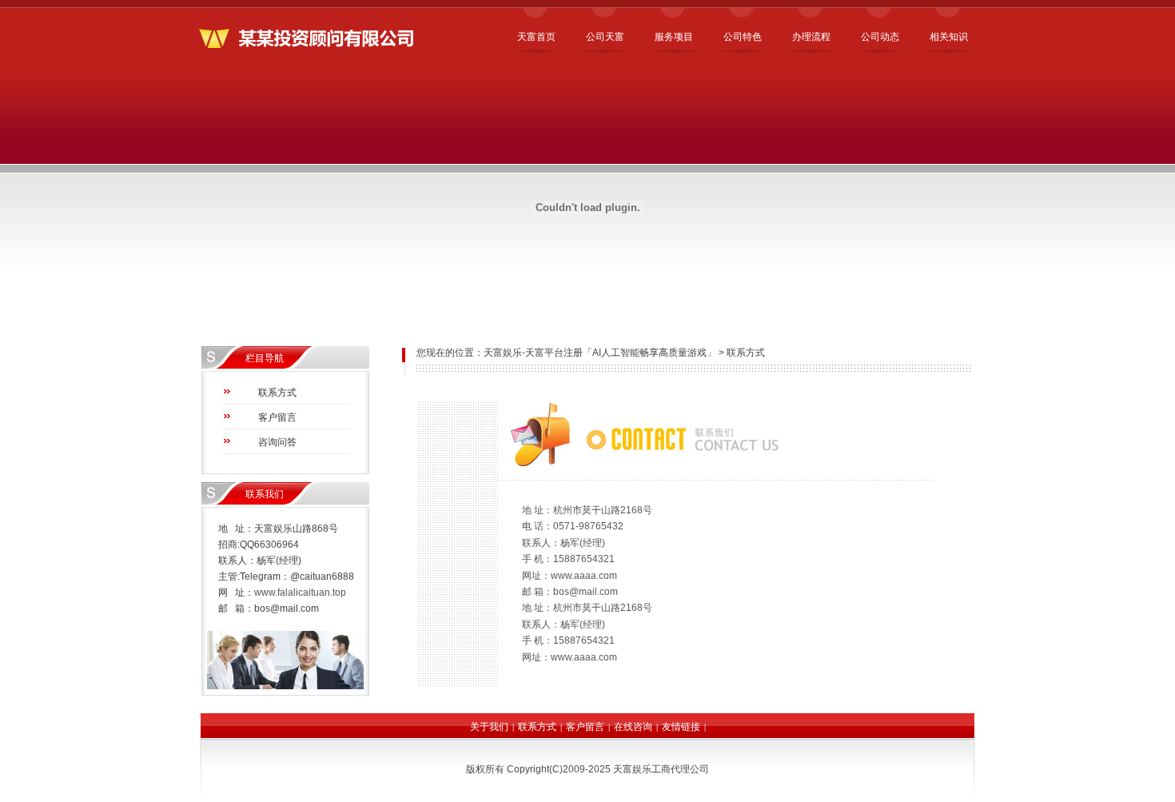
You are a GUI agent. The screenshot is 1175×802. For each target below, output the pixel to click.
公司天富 (605, 36)
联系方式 (277, 392)
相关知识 (949, 36)
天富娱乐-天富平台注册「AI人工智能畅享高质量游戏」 (600, 352)
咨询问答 (277, 442)
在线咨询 (633, 726)
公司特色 (742, 36)
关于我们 (489, 726)
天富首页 (536, 36)
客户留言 (277, 417)
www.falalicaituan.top (300, 592)
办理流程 (811, 36)
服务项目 (674, 36)
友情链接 (681, 726)
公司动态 (880, 36)
